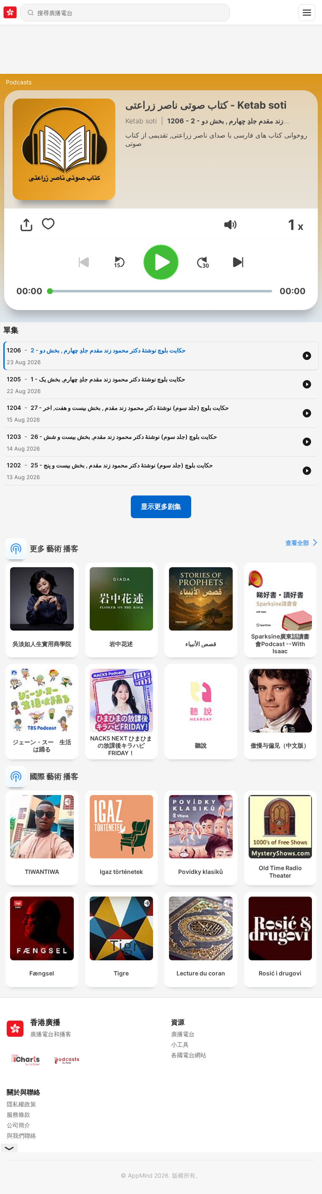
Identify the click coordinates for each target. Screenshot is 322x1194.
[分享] (26, 225)
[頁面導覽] (307, 12)
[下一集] (236, 262)
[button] (230, 225)
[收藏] (48, 225)
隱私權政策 (21, 1104)
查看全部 (297, 542)
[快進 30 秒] (203, 262)
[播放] (161, 262)
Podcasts (18, 82)
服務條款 (18, 1114)
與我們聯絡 (21, 1135)
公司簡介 (18, 1125)
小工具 (180, 1044)
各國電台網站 (188, 1054)
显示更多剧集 (161, 506)
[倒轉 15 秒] (119, 262)
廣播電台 (183, 1034)
